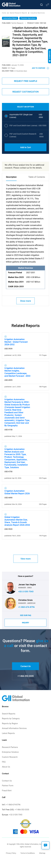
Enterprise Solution (10, 752)
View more (26, 558)
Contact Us (26, 666)
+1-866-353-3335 (26, 676)
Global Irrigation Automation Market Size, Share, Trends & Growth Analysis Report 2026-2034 (17, 521)
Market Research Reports (18, 13)
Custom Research (10, 757)
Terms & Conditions (27, 853)
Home (4, 13)
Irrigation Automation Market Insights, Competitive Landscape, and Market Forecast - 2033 (17, 372)
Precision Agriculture (28, 18)
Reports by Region (10, 723)
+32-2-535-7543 (25, 591)
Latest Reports (8, 733)
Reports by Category (11, 718)
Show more (25, 300)
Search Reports (8, 714)
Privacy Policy (11, 853)
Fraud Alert (7, 790)
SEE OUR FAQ (25, 615)
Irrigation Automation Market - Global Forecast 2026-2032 (16, 342)
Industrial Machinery (37, 13)
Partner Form (7, 785)
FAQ (3, 762)
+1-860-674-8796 (26, 607)
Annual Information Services (14, 728)
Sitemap (42, 853)
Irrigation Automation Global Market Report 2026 (17, 492)
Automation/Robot (10, 18)
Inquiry (25, 623)
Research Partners (10, 747)
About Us (6, 767)
